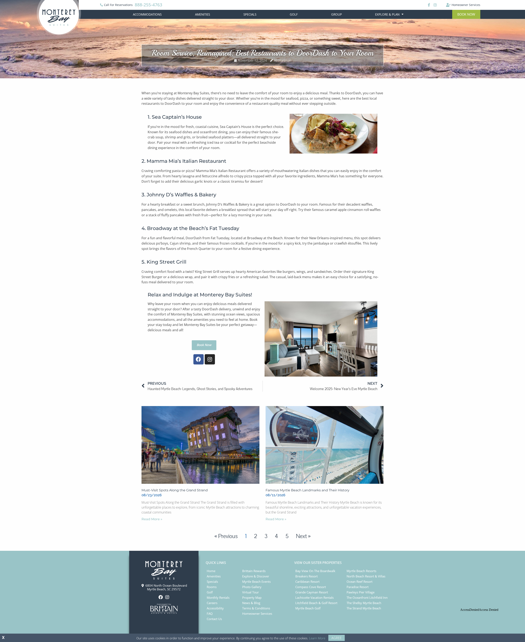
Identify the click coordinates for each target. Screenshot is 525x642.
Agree (336, 638)
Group (336, 14)
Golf (294, 14)
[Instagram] (435, 5)
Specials (249, 14)
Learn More (317, 638)
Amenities (202, 14)
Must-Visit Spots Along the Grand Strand (175, 490)
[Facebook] (428, 5)
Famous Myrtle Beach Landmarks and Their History (307, 490)
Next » (303, 536)
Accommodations (147, 14)
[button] (466, 14)
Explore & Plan (387, 14)
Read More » (152, 519)
